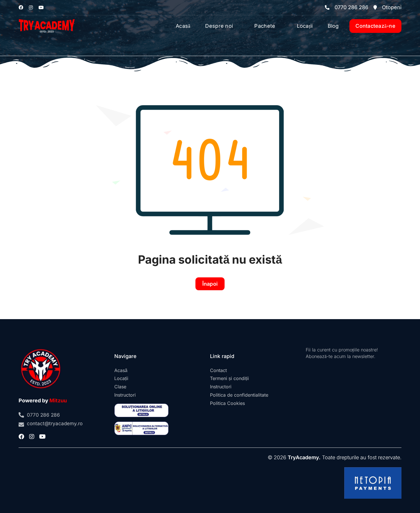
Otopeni (391, 7)
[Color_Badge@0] (41, 349)
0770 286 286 (351, 7)
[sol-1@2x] (141, 406)
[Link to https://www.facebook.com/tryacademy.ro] (21, 7)
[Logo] (47, 18)
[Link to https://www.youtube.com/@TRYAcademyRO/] (41, 7)
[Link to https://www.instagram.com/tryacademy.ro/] (31, 7)
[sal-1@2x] (141, 424)
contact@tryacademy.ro (55, 423)
